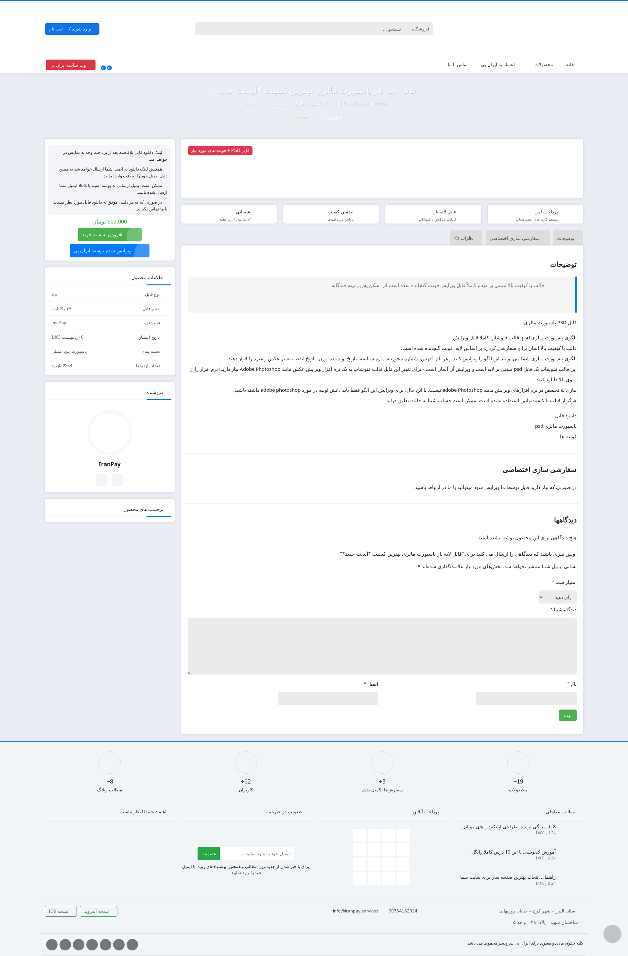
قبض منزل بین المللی (530, 123)
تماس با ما (458, 64)
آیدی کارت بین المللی (530, 99)
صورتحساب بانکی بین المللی (523, 136)
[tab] (566, 237)
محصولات (543, 64)
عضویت (208, 853)
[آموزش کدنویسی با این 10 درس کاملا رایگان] (569, 856)
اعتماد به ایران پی (498, 64)
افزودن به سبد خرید (102, 234)
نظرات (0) (464, 238)
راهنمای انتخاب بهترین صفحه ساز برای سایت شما (508, 877)
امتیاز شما (564, 582)
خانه (570, 64)
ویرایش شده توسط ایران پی (102, 250)
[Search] (201, 28)
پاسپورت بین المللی (532, 86)
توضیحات (565, 238)
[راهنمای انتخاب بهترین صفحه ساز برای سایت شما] (569, 881)
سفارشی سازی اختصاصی (515, 238)
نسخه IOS (59, 911)
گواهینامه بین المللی (532, 111)
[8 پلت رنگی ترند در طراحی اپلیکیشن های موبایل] (569, 831)
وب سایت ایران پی (68, 65)
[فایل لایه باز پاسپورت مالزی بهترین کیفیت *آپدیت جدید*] (382, 168)
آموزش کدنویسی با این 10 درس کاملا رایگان (513, 852)
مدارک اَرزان (539, 148)
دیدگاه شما (563, 609)
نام (572, 684)
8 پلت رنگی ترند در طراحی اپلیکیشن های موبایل (509, 826)
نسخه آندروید (97, 911)
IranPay (58, 322)
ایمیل (371, 684)
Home (381, 103)
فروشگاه (360, 103)
